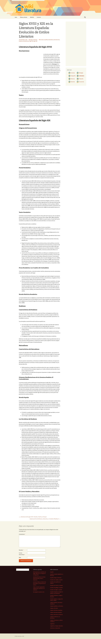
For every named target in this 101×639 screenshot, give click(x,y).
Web (20, 557)
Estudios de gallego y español (56, 587)
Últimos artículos (23, 17)
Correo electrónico (22, 553)
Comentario (22, 534)
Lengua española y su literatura (56, 606)
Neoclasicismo (57, 39)
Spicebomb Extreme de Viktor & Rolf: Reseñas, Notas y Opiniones (39, 578)
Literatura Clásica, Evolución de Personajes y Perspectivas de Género (39, 583)
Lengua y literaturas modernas (56, 614)
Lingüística (52, 623)
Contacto (39, 17)
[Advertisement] (31, 63)
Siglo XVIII (35, 41)
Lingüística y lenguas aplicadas (56, 625)
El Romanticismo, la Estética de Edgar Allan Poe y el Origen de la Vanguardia (39, 573)
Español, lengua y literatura (55, 577)
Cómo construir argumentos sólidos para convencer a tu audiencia (39, 588)
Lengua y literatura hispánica (56, 612)
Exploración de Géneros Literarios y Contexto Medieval (45, 519)
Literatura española (44, 39)
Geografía (73, 75)
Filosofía (81, 78)
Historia (73, 78)
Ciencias (73, 72)
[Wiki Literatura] (50, 8)
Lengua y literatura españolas (56, 610)
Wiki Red (32, 17)
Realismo (21, 41)
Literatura (81, 75)
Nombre (21, 550)
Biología (81, 72)
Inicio (16, 17)
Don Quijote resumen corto (38, 592)
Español (51, 572)
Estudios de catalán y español (56, 579)
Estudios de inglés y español (56, 589)
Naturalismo (50, 39)
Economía (81, 81)
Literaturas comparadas (55, 628)
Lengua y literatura (33, 39)
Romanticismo (26, 41)
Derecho (73, 81)
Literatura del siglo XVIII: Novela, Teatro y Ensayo (33, 517)
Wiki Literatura (19, 636)
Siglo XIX (31, 41)
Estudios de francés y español (56, 585)
